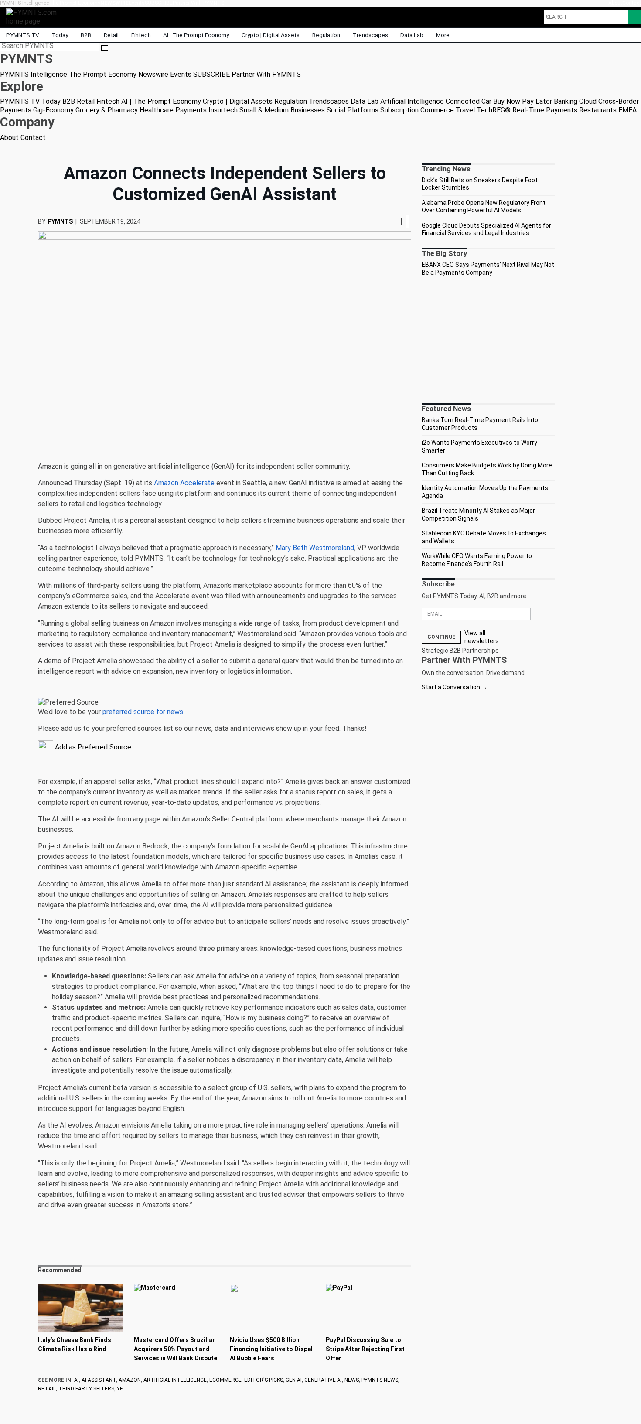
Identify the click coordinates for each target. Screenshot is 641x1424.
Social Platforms (352, 110)
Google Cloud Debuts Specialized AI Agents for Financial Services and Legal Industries (486, 229)
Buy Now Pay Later (522, 101)
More (443, 34)
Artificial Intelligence (412, 101)
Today (60, 34)
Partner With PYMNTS (198, 3)
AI (76, 1380)
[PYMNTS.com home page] (34, 16)
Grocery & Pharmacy (106, 110)
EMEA (627, 110)
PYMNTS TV (22, 34)
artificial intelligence (175, 1380)
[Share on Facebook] (387, 221)
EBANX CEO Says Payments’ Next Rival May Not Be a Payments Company (488, 268)
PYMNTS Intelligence (24, 3)
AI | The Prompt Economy (196, 34)
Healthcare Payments (173, 110)
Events (137, 3)
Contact (631, 3)
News (351, 1380)
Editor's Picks (263, 1380)
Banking (565, 101)
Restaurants (598, 110)
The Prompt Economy (74, 3)
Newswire (114, 3)
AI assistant (99, 1380)
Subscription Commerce (417, 110)
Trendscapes (370, 34)
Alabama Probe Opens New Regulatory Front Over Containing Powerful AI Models (484, 206)
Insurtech (223, 110)
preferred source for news (142, 712)
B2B (86, 34)
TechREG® (494, 110)
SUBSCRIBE (159, 3)
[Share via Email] (397, 221)
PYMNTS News (379, 1380)
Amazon (130, 1380)
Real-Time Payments (544, 110)
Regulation (326, 34)
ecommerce (225, 1380)
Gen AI (294, 1380)
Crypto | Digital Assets (271, 34)
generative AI (323, 1380)
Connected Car (468, 101)
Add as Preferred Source (92, 747)
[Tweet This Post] (390, 221)
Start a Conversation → (455, 687)
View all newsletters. (482, 637)
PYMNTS (60, 221)
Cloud (588, 101)
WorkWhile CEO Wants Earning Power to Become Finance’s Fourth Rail (477, 559)
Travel (465, 110)
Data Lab (411, 34)
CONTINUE (441, 637)
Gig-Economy (53, 110)
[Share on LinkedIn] (393, 221)
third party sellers (86, 1389)
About (615, 3)
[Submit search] (104, 48)
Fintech (141, 34)
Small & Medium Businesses (282, 110)
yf (120, 1389)
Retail (111, 34)
